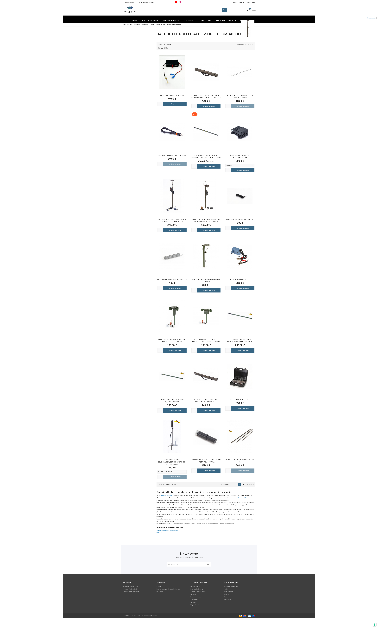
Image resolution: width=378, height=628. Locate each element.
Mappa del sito (194, 605)
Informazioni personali (231, 586)
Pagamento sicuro (196, 597)
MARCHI (210, 20)
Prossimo (249, 484)
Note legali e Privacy (196, 589)
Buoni (226, 597)
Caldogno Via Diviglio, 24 (130, 589)
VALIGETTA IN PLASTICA (239, 400)
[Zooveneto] (130, 10)
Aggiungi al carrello (175, 104)
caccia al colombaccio (167, 495)
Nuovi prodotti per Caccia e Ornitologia (168, 589)
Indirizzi (226, 594)
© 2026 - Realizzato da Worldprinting (146, 615)
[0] (248, 10)
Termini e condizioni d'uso (198, 591)
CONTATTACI (232, 20)
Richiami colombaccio (163, 533)
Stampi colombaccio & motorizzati (167, 530)
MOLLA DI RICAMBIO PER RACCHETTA (172, 279)
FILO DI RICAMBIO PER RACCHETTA (239, 219)
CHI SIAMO (201, 20)
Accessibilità (194, 599)
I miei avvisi (227, 599)
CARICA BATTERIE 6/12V (239, 279)
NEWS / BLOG (220, 20)
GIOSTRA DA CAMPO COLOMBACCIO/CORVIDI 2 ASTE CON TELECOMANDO (172, 462)
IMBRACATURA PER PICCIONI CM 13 (172, 155)
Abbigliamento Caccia (172, 20)
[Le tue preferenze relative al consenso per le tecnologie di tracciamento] (374, 624)
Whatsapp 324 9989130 (147, 2)
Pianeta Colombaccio (245, 498)
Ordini (226, 589)
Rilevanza (249, 45)
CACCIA (135, 20)
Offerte (159, 586)
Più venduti (160, 591)
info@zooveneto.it (130, 2)
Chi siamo (193, 594)
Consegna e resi (195, 586)
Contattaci (193, 602)
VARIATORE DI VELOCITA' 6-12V (172, 95)
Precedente (225, 484)
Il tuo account (231, 583)
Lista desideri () (250, 2)
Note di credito (228, 591)
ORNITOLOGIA (189, 20)
